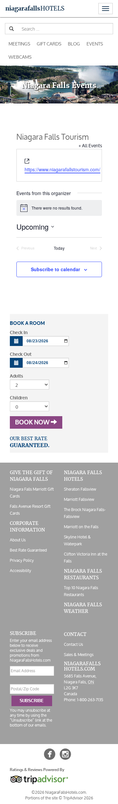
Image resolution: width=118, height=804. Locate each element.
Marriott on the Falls (81, 527)
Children (19, 398)
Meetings (19, 43)
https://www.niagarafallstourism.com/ (62, 169)
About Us (18, 540)
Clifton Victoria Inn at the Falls (85, 557)
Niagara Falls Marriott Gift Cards (32, 492)
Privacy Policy (22, 560)
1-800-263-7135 (90, 700)
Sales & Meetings (78, 654)
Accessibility (20, 570)
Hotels (35, 8)
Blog (74, 43)
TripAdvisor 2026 (78, 798)
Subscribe (32, 701)
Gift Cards (49, 43)
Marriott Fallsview (79, 499)
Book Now (33, 422)
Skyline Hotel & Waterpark (77, 540)
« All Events (90, 145)
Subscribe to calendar (55, 269)
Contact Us (73, 644)
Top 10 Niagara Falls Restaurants (81, 591)
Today (59, 248)
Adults (16, 376)
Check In (19, 333)
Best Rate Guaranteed (28, 550)
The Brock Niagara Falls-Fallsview (85, 513)
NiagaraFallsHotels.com (82, 666)
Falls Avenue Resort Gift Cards (30, 509)
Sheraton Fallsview (80, 489)
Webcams (20, 57)
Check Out (20, 354)
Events (95, 43)
